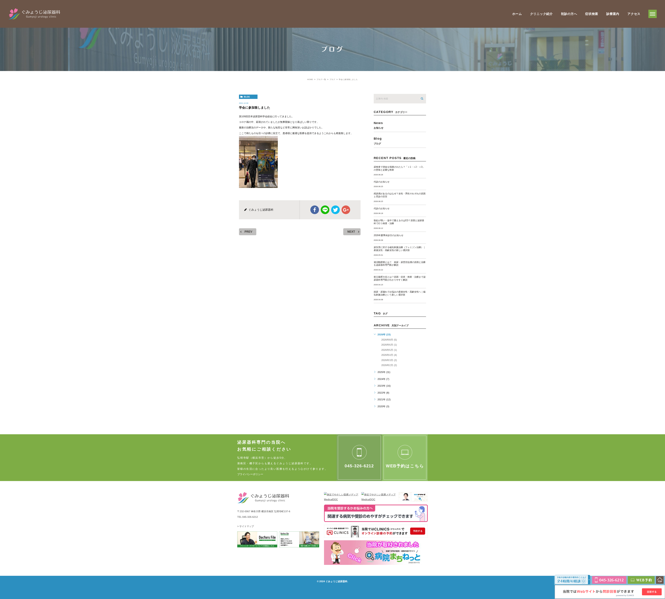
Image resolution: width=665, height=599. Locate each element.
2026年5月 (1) (389, 350)
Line (325, 209)
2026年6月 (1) (389, 344)
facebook (314, 209)
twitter (335, 209)
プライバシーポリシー (250, 474)
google (346, 209)
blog (247, 97)
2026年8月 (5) (389, 339)
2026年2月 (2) (389, 365)
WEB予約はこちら (405, 466)
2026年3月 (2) (389, 360)
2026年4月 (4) (389, 355)
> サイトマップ (245, 526)
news (378, 125)
